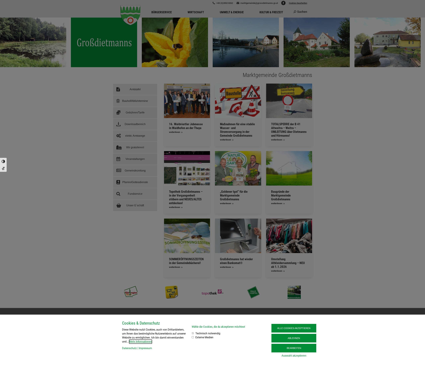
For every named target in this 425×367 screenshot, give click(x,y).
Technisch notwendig (207, 333)
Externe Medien (204, 337)
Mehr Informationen (140, 341)
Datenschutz (129, 348)
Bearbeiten (294, 348)
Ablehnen (294, 338)
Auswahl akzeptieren (294, 355)
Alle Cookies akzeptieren (293, 328)
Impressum (145, 348)
